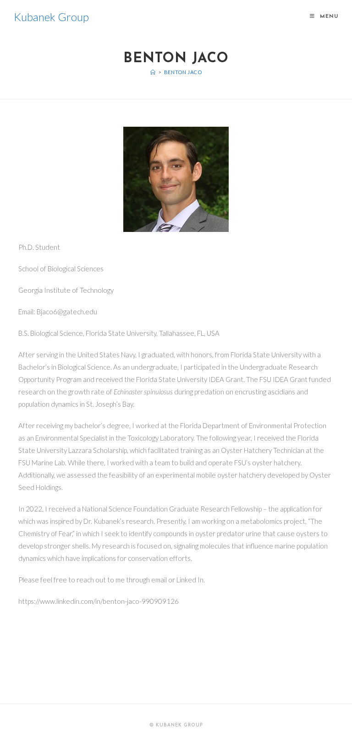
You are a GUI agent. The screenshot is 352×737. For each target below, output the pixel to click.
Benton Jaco (183, 72)
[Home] (153, 72)
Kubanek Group (51, 16)
